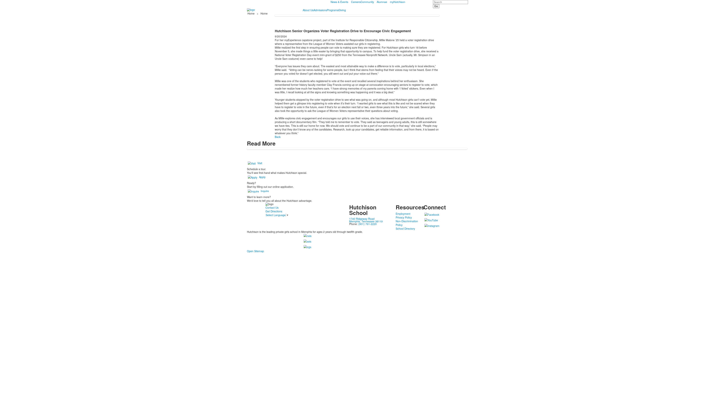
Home (251, 13)
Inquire (265, 191)
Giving (342, 10)
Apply (262, 177)
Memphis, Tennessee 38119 (366, 221)
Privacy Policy (404, 217)
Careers (356, 2)
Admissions (320, 10)
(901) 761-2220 (367, 224)
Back (278, 137)
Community (367, 2)
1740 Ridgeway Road (361, 219)
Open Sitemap (255, 251)
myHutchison (397, 2)
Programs (332, 10)
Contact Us (272, 207)
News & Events (339, 2)
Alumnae (382, 2)
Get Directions (274, 211)
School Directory (405, 228)
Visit (259, 163)
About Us (308, 10)
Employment (403, 214)
